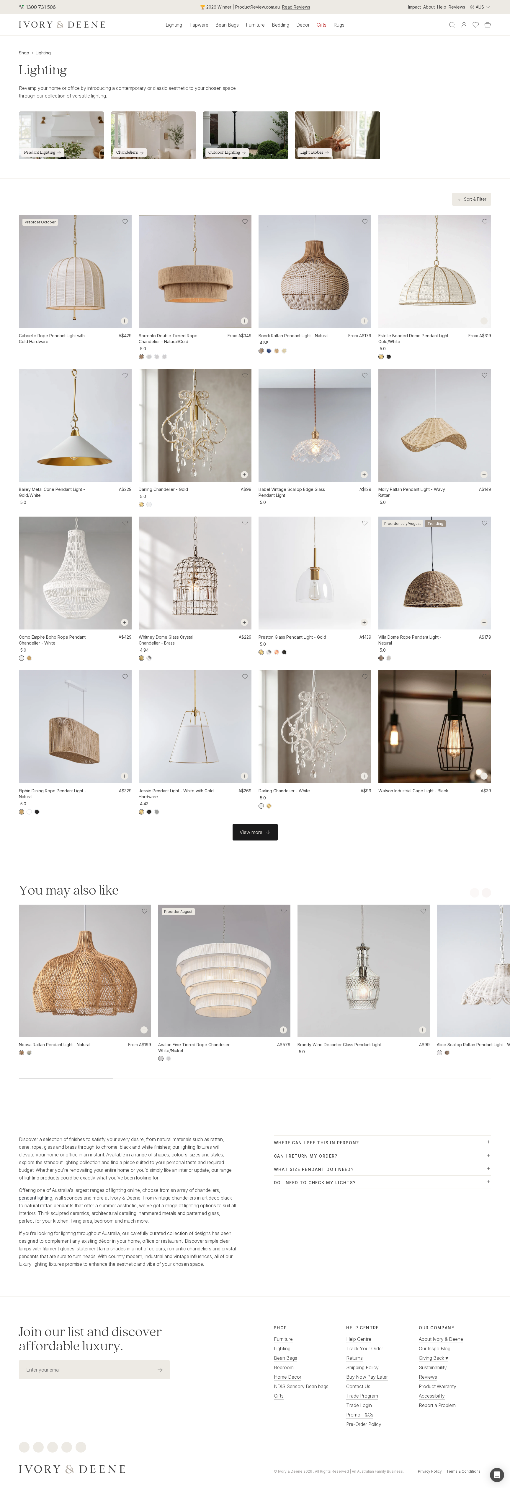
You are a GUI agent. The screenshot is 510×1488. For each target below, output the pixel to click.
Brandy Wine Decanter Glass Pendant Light (339, 1044)
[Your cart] (487, 24)
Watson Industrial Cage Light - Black (413, 790)
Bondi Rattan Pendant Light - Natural (293, 335)
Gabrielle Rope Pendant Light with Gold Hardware (52, 338)
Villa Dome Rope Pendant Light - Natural (410, 640)
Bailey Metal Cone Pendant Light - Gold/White (52, 492)
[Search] (452, 24)
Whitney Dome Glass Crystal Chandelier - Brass (166, 640)
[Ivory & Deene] (127, 1468)
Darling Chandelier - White (284, 790)
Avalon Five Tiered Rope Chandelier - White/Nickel (195, 1047)
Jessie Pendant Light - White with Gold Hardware (176, 793)
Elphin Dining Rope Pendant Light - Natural (52, 793)
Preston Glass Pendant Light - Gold (292, 637)
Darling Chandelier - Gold (163, 489)
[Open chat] (497, 1475)
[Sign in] (464, 24)
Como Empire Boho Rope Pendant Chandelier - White (52, 640)
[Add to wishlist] (125, 222)
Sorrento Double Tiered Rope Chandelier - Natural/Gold (168, 338)
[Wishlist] (475, 24)
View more (251, 832)
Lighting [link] (43, 52)
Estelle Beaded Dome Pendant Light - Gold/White (414, 338)
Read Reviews (296, 6)
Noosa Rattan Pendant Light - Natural (54, 1044)
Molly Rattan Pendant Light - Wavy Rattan (411, 492)
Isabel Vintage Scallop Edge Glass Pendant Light (292, 492)
